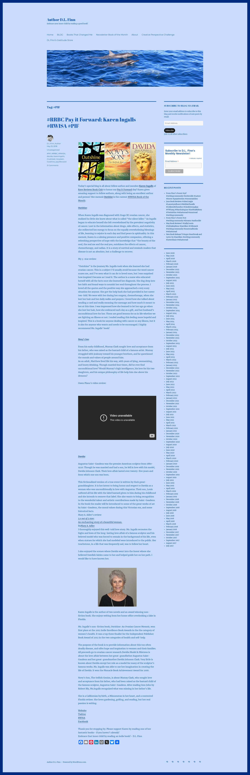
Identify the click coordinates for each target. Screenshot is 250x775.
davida (50, 156)
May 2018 (170, 518)
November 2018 (172, 502)
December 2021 (172, 401)
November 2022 (172, 371)
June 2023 (170, 351)
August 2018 (171, 510)
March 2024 (171, 327)
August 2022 (171, 379)
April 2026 (170, 258)
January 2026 (171, 267)
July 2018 (170, 513)
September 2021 (172, 409)
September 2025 (173, 278)
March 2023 (171, 360)
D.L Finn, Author (54, 143)
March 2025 (171, 294)
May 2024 (170, 321)
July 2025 (170, 283)
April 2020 (170, 455)
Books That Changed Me (79, 34)
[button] (91, 161)
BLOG (60, 34)
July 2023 (170, 349)
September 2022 (173, 376)
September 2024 (173, 310)
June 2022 (170, 384)
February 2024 (172, 330)
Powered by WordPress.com (74, 762)
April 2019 (170, 488)
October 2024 (171, 308)
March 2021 (171, 425)
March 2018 (171, 524)
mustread (51, 159)
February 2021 (172, 428)
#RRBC (55, 153)
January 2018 (171, 529)
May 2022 (170, 387)
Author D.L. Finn (61, 19)
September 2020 (173, 442)
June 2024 (170, 319)
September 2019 (173, 475)
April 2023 (170, 357)
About (135, 34)
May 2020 (170, 453)
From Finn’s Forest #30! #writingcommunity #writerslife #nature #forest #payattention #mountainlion (183, 196)
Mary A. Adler (88, 525)
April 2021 (170, 423)
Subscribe (169, 130)
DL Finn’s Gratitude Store (60, 40)
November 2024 (172, 305)
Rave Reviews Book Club (90, 189)
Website (82, 710)
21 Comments (52, 165)
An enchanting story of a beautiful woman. (100, 522)
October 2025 (171, 275)
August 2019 (171, 477)
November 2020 (172, 436)
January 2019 (171, 497)
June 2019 (170, 483)
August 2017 (171, 543)
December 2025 (172, 269)
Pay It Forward (124, 189)
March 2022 (171, 393)
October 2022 (171, 373)
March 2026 (171, 261)
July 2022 (170, 382)
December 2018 (172, 499)
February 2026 (172, 264)
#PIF (49, 153)
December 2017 (172, 532)
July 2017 (170, 546)
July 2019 (170, 480)
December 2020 (172, 434)
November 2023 (172, 338)
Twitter (82, 714)
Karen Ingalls (146, 186)
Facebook (83, 721)
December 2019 (172, 466)
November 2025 (172, 272)
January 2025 (171, 300)
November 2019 (172, 469)
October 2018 (171, 505)
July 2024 (170, 316)
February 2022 (172, 395)
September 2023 (173, 343)
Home (50, 34)
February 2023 (172, 362)
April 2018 (170, 521)
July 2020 (170, 447)
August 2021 (171, 412)
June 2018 (170, 516)
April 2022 (170, 390)
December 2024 (172, 302)
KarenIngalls (59, 156)
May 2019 (170, 486)
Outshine (108, 197)
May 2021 (170, 420)
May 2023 (170, 354)
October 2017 (171, 538)
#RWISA (61, 153)
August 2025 (171, 280)
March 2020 (171, 458)
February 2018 (172, 527)
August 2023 (171, 346)
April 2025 (170, 291)
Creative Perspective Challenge (158, 34)
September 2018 (172, 507)
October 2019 (171, 472)
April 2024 (170, 324)
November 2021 (172, 403)
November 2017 (172, 535)
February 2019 (172, 494)
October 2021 (171, 406)
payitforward (61, 162)
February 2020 (172, 461)
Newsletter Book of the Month (112, 34)
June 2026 (170, 253)
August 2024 (171, 313)
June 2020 (170, 450)
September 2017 (172, 540)
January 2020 (171, 464)
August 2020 (171, 445)
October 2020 (171, 439)
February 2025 (172, 297)
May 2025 (170, 289)
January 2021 (171, 431)
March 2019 (171, 491)
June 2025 (170, 286)
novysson (60, 159)
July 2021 (170, 414)
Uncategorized (53, 150)
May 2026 (170, 256)
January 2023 (171, 365)
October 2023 (171, 341)
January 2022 (171, 398)
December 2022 (172, 368)
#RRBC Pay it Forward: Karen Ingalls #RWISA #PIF (91, 122)
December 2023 (172, 335)
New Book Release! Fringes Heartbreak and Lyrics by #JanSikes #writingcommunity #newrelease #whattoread (184, 237)
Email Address (172, 161)
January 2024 (171, 332)
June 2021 (170, 417)
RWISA (81, 717)
